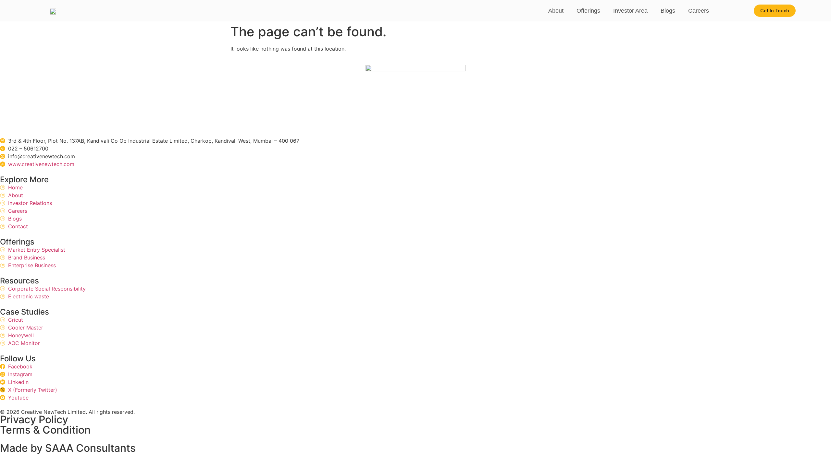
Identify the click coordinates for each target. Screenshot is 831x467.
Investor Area (630, 10)
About (556, 10)
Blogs (668, 10)
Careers (698, 10)
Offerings (588, 10)
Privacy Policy (34, 419)
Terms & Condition (45, 430)
